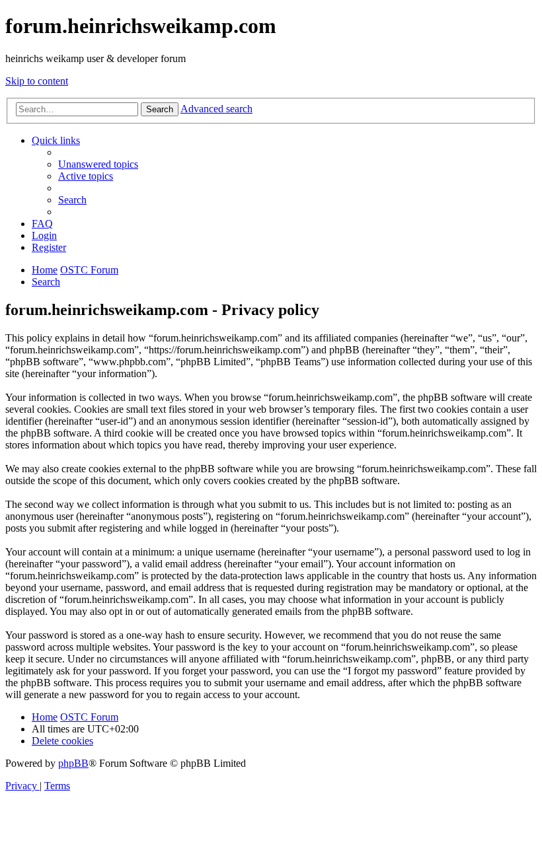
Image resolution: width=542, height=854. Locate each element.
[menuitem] (98, 164)
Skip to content (36, 81)
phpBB (73, 763)
